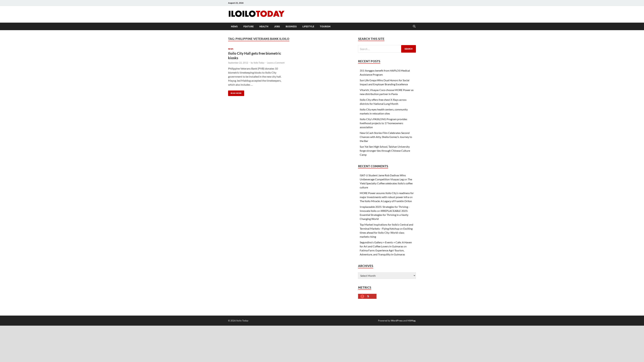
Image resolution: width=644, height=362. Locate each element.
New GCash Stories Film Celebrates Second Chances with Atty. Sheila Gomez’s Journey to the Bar (386, 136)
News (234, 26)
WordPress (397, 320)
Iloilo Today (259, 62)
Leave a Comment (276, 62)
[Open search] (414, 26)
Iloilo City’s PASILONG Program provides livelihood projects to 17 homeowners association (383, 123)
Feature (248, 26)
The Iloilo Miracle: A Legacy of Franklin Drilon (386, 201)
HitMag (411, 320)
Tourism (325, 26)
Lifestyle (308, 26)
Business (291, 26)
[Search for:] (387, 49)
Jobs (277, 26)
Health (263, 26)
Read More (235, 92)
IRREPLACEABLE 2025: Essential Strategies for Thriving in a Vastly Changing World (384, 214)
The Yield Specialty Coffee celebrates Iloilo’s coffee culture (386, 183)
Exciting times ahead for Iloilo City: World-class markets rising (386, 232)
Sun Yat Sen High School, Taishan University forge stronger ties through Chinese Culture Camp (385, 150)
